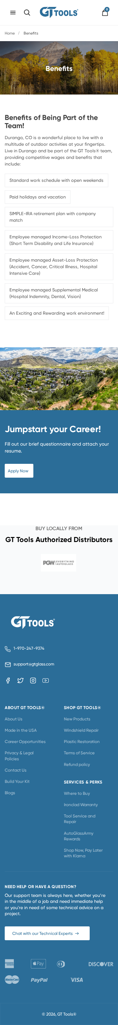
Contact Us (15, 770)
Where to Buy (77, 793)
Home (10, 33)
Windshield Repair (81, 730)
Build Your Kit (17, 781)
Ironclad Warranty (81, 804)
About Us (13, 718)
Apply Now (18, 470)
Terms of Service (79, 752)
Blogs (10, 792)
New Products (77, 718)
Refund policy (77, 764)
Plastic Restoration (82, 741)
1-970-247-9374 (29, 648)
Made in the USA (21, 730)
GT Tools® (66, 1014)
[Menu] (12, 12)
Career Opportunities (25, 741)
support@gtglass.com (33, 664)
